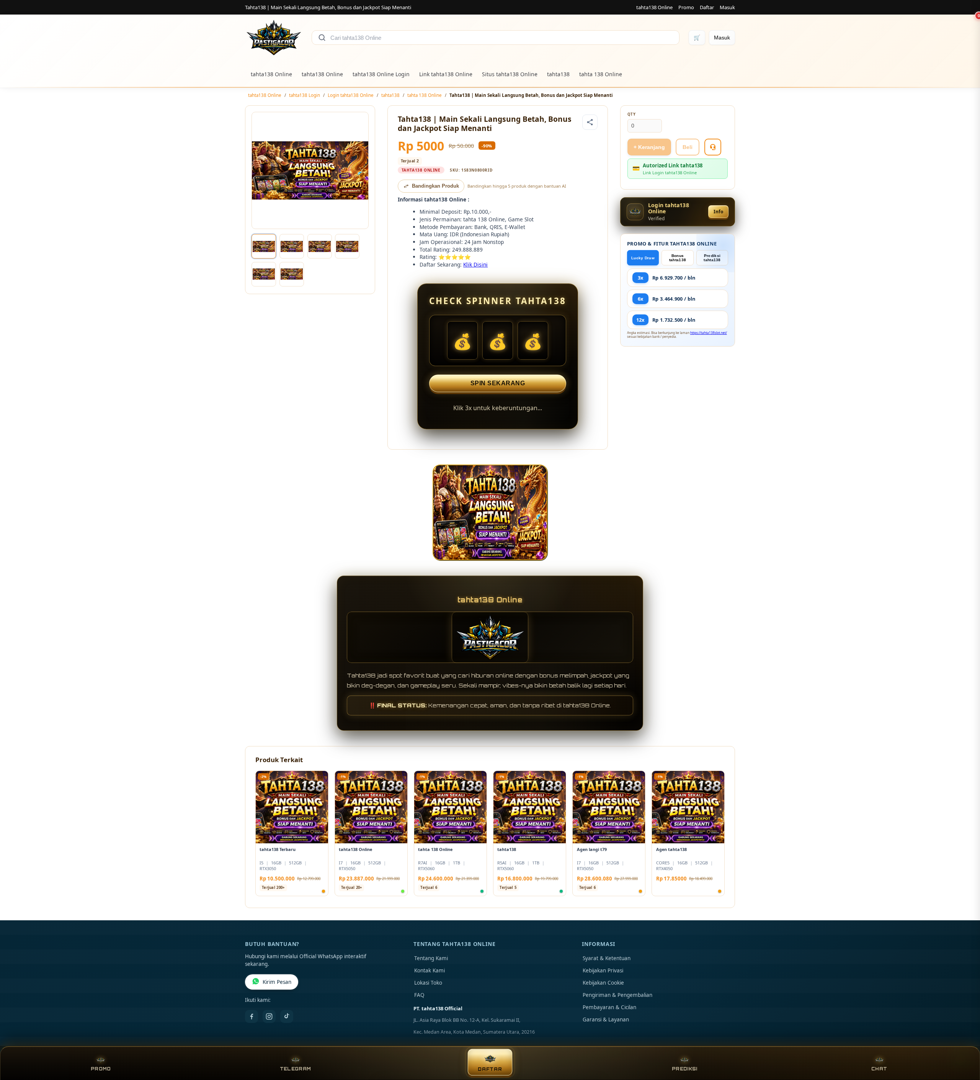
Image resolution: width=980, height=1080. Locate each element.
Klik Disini (475, 264)
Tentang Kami (431, 958)
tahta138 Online (654, 7)
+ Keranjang (649, 147)
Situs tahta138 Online (509, 74)
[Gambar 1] (264, 246)
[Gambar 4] (347, 246)
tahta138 (558, 74)
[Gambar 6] (291, 274)
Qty (631, 114)
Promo (686, 7)
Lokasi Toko (428, 982)
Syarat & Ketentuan (606, 958)
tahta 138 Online (600, 74)
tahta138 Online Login (381, 74)
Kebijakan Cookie (603, 982)
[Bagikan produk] (590, 122)
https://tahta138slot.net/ (708, 333)
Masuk (727, 7)
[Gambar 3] (319, 246)
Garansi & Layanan (606, 1019)
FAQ (419, 995)
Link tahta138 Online (445, 74)
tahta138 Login (304, 95)
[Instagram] (269, 1016)
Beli (688, 147)
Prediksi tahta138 (712, 258)
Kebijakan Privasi (603, 970)
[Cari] (322, 37)
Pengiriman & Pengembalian (617, 995)
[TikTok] (286, 1016)
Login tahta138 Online (351, 95)
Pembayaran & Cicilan (609, 1007)
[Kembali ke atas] (963, 1041)
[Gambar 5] (264, 274)
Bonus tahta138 (677, 258)
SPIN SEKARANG (497, 383)
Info (718, 211)
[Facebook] (251, 1016)
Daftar (707, 7)
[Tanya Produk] (712, 147)
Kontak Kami (429, 970)
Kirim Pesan (277, 982)
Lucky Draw (643, 258)
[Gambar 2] (291, 246)
